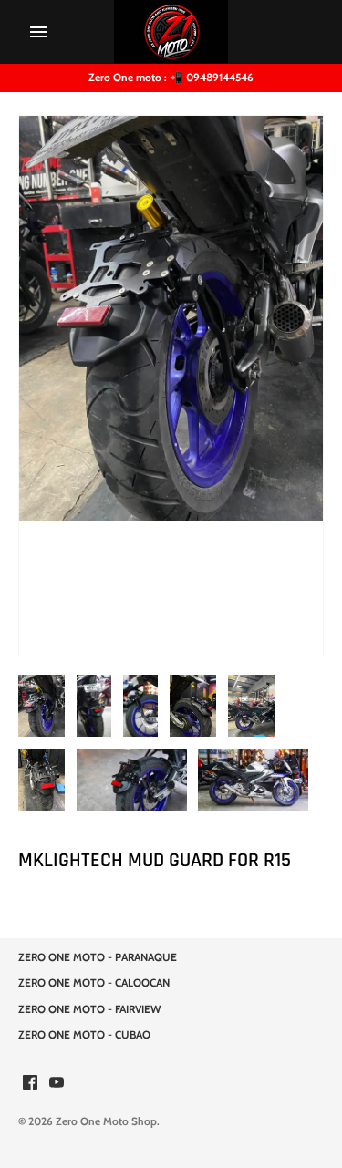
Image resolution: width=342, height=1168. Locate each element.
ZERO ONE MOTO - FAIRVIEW (89, 1009)
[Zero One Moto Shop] (171, 32)
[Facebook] (30, 1083)
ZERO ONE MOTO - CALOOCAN (94, 983)
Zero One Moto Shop (106, 1121)
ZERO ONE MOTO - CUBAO (84, 1034)
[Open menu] (38, 32)
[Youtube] (56, 1083)
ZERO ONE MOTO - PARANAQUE (97, 957)
